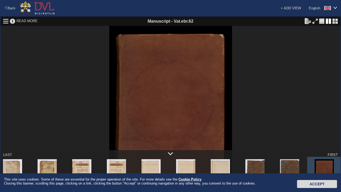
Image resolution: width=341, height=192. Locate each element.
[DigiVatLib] (37, 13)
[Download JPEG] (307, 20)
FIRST (333, 155)
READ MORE (27, 21)
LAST (7, 155)
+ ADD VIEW (291, 8)
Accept (317, 184)
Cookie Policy (189, 179)
